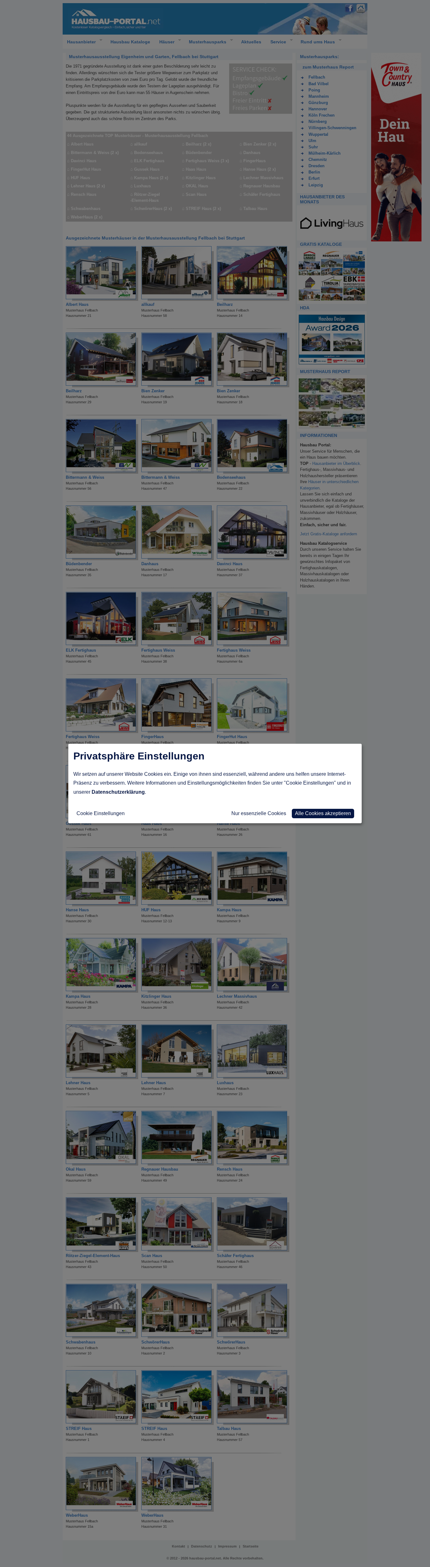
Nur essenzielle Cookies (258, 813)
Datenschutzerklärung (118, 792)
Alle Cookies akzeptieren (323, 813)
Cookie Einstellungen (100, 813)
